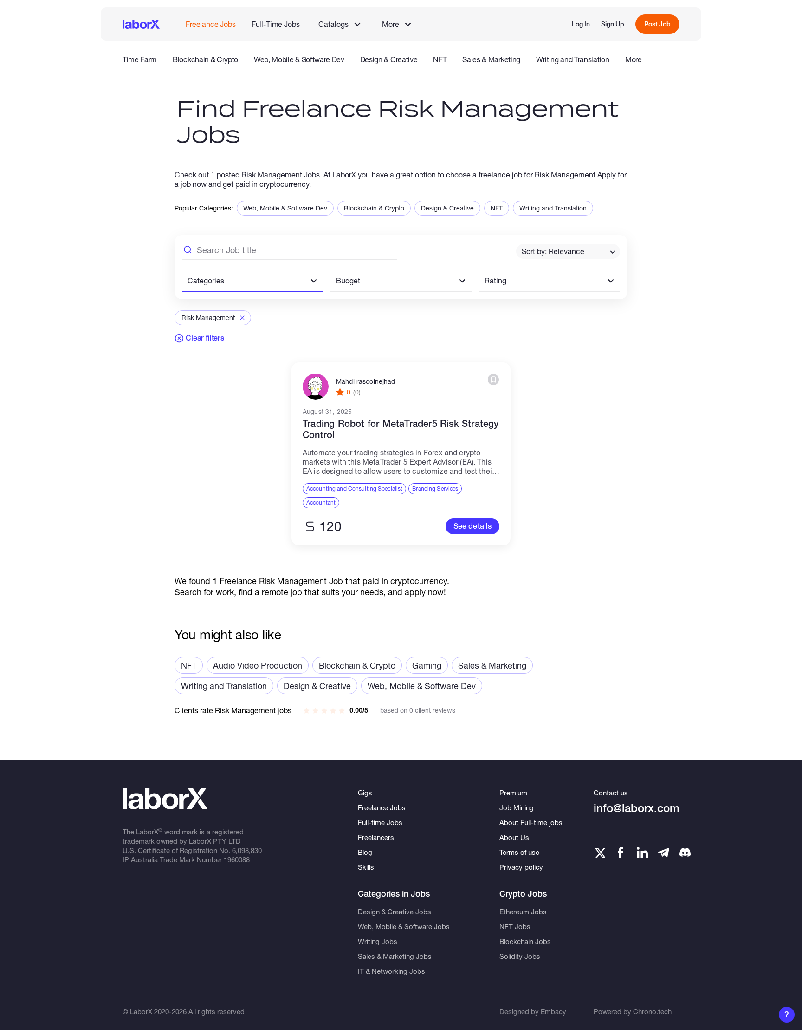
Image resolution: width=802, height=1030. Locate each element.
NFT (439, 59)
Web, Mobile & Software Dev (299, 59)
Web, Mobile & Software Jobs (404, 926)
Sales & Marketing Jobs (395, 956)
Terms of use (519, 852)
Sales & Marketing (491, 59)
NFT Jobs (514, 926)
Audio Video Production (257, 665)
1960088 (237, 859)
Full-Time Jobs (276, 24)
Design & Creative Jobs (394, 911)
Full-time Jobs (380, 822)
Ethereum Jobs (523, 911)
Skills (366, 867)
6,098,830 (247, 850)
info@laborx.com (636, 808)
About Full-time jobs (531, 822)
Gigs (365, 792)
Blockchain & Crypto (205, 59)
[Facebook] (620, 852)
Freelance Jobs (211, 24)
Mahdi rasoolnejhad (365, 381)
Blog (365, 852)
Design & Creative (389, 59)
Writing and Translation (572, 59)
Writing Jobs (377, 941)
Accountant (321, 502)
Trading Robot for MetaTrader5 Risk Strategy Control (401, 429)
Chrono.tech (652, 1011)
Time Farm (140, 59)
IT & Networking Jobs (391, 971)
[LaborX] (141, 24)
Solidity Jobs (519, 956)
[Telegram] (663, 852)
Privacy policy (521, 867)
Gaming (426, 665)
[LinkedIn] (642, 852)
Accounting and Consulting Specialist (354, 488)
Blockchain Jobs (525, 941)
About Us (514, 837)
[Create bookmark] (493, 379)
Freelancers (376, 837)
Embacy (553, 1011)
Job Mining (516, 807)
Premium (513, 792)
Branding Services (435, 488)
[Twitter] (599, 852)
